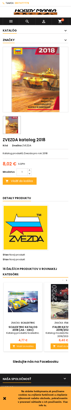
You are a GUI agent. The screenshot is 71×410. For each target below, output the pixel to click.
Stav (6, 254)
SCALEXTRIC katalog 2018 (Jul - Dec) (23, 328)
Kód (5, 145)
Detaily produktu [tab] (17, 198)
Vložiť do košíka (19, 181)
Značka (17, 145)
